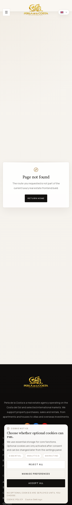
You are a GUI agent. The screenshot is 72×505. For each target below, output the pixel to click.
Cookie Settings (33, 499)
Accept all (36, 483)
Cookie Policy (15, 499)
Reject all (36, 464)
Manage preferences (36, 474)
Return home (36, 198)
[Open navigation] (6, 12)
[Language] (63, 12)
